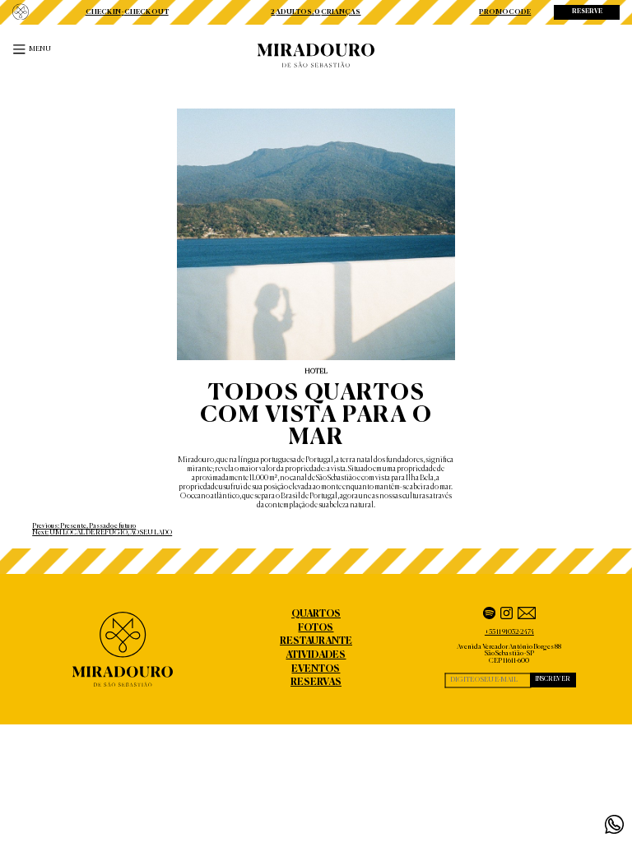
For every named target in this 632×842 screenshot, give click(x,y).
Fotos (315, 628)
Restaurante (316, 641)
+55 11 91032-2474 (509, 632)
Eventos (315, 669)
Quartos (316, 614)
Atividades (316, 655)
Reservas (316, 682)
